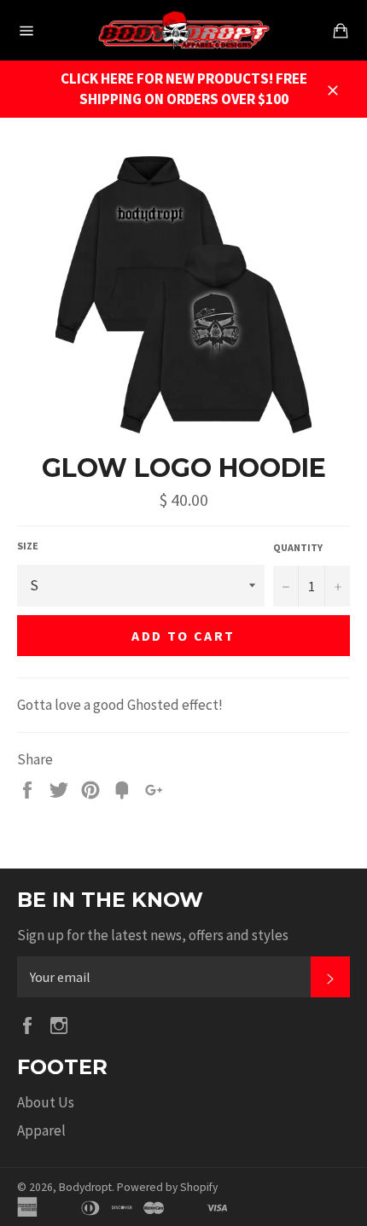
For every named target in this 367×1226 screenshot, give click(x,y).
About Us (45, 1102)
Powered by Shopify (167, 1187)
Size (27, 545)
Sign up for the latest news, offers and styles (152, 935)
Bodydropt (85, 1187)
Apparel (41, 1130)
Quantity (298, 547)
